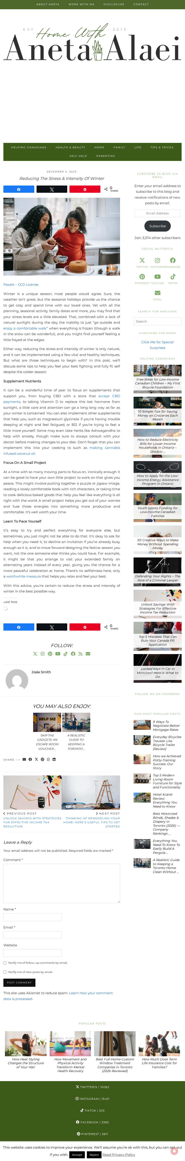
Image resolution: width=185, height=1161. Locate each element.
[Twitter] (35, 654)
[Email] (88, 654)
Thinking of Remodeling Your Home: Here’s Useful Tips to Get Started (91, 820)
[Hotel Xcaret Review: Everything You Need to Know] (142, 797)
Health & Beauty (71, 147)
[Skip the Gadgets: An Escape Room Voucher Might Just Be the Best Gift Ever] (47, 722)
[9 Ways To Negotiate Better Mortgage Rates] (142, 725)
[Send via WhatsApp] (48, 760)
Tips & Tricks (162, 147)
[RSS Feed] (81, 654)
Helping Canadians (29, 147)
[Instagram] (43, 654)
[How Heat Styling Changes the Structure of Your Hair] (25, 1043)
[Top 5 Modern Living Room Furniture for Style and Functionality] (142, 778)
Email (9, 927)
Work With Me (82, 4)
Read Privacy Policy (118, 1154)
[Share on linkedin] (54, 760)
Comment (13, 860)
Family (119, 147)
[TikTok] (66, 654)
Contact (141, 4)
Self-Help (78, 156)
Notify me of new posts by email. (30, 972)
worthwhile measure (23, 576)
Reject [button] (94, 1154)
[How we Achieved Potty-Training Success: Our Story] (142, 759)
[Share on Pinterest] (43, 760)
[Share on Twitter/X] (37, 760)
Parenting (106, 156)
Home (99, 147)
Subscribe (157, 226)
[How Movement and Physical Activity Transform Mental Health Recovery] (70, 1043)
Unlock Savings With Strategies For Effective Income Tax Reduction (32, 820)
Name (9, 909)
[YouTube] (57, 654)
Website (10, 945)
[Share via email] (24, 760)
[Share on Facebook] (31, 760)
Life (137, 147)
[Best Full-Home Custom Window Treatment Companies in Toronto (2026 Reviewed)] (115, 1043)
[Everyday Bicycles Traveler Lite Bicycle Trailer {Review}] (142, 740)
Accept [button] (77, 1154)
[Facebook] (73, 654)
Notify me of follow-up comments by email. (38, 962)
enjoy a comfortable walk (24, 328)
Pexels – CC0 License (20, 284)
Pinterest (94, 1134)
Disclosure (114, 4)
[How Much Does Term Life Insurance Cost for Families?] (159, 1043)
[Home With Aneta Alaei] (92, 42)
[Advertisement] (92, 109)
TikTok (94, 1110)
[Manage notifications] (174, 1151)
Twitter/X (94, 1087)
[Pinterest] (50, 654)
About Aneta (48, 4)
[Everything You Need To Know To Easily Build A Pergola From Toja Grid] (142, 844)
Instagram (94, 1099)
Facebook (94, 1122)
